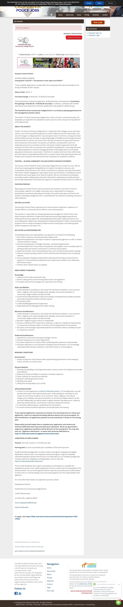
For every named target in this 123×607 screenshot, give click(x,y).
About (79, 15)
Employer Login (94, 35)
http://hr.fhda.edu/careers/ (50, 391)
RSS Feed (29, 604)
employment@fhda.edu (28, 503)
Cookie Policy (42, 4)
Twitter (19, 593)
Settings (110, 3)
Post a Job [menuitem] (50, 591)
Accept (89, 3)
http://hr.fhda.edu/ (21, 507)
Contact (105, 15)
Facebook (16, 593)
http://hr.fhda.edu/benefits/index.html (29, 461)
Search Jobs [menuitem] (51, 571)
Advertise (96, 15)
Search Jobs (70, 15)
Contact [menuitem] (50, 584)
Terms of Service (79, 604)
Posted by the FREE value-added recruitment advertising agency (29, 546)
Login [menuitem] (49, 587)
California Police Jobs (32, 602)
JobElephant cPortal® (86, 584)
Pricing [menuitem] (49, 578)
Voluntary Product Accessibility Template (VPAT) (57, 604)
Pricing (87, 15)
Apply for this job (74, 37)
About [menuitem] (49, 574)
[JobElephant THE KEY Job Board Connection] (89, 563)
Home (60, 15)
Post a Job (98, 22)
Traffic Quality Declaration (63, 4)
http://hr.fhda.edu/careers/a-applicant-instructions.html (37, 434)
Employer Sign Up (95, 33)
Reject (99, 3)
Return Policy (20, 604)
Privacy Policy (58, 2)
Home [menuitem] (49, 568)
